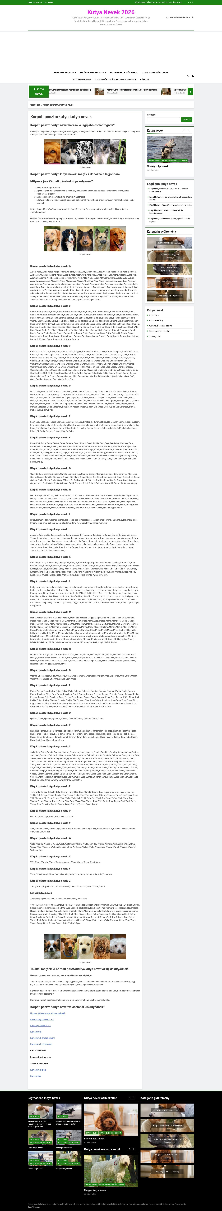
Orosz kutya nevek (35, 1148)
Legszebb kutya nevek (40, 1057)
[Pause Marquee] (190, 91)
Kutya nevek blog (82, 79)
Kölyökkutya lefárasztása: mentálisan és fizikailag (170, 205)
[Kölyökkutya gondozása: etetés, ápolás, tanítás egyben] (105, 93)
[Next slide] (192, 2)
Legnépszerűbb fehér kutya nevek (102, 1138)
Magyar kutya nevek (64, 1169)
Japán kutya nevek (94, 1190)
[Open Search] (188, 76)
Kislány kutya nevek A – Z (93, 72)
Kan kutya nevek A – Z (65, 72)
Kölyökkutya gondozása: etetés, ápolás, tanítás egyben (138, 90)
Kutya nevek (35, 1032)
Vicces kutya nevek (39, 1063)
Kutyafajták (35, 1076)
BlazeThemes (33, 1207)
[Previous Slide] (188, 2)
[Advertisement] (111, 50)
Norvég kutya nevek (64, 1148)
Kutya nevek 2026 (111, 12)
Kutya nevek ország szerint (124, 72)
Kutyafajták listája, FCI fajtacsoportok (115, 79)
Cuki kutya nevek (38, 1050)
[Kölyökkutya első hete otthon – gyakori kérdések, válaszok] (172, 93)
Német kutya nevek (157, 166)
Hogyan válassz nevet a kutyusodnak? (47, 1013)
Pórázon (144, 79)
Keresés (151, 114)
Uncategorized (155, 336)
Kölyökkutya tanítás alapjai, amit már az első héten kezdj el (156, 2)
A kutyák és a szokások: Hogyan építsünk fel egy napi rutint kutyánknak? (39, 1124)
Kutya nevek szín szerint (155, 72)
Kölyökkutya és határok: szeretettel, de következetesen (71, 90)
